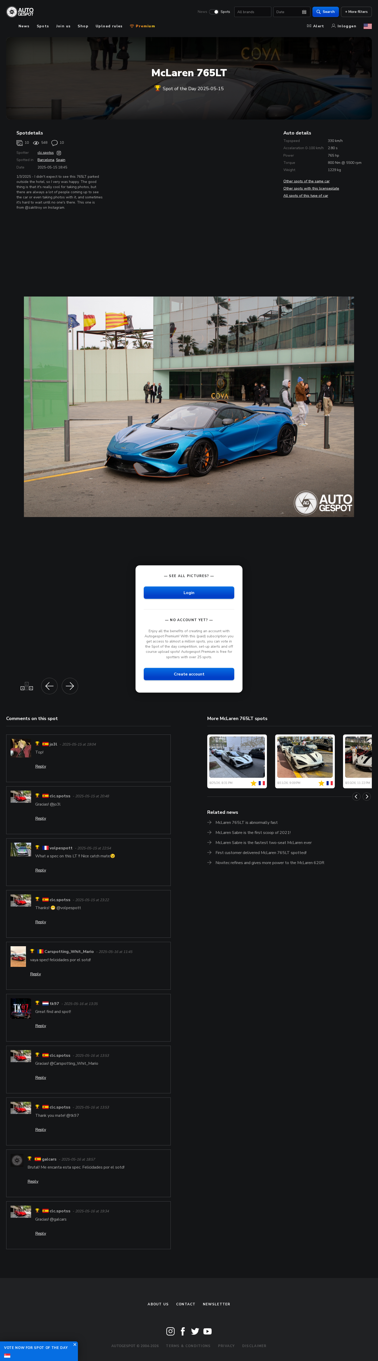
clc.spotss (46, 152)
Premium (144, 26)
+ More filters (356, 11)
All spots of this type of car (305, 195)
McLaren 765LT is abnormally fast (246, 822)
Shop (83, 26)
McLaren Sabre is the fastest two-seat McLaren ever (263, 843)
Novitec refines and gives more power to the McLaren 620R (269, 863)
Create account (189, 674)
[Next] (367, 796)
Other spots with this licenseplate (311, 188)
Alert (318, 26)
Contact (186, 1304)
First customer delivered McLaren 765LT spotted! (261, 853)
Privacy (226, 1346)
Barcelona (46, 159)
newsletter (216, 1304)
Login (189, 592)
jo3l (53, 744)
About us (158, 1304)
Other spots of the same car (306, 181)
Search (329, 11)
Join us (63, 26)
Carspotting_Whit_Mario (69, 952)
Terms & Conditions (188, 1346)
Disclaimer (254, 1346)
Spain (60, 159)
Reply (40, 766)
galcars (49, 1159)
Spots (225, 12)
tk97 (54, 1004)
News (202, 12)
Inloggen (347, 26)
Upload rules (109, 26)
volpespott (61, 848)
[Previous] (356, 796)
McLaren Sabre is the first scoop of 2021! (253, 832)
